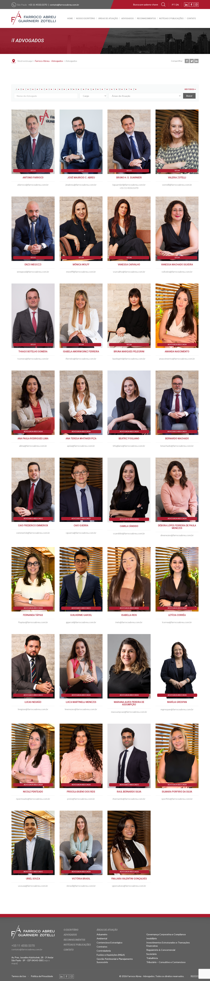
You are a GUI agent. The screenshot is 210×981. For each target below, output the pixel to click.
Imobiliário (151, 938)
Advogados (127, 18)
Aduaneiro (102, 934)
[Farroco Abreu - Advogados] (33, 15)
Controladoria (104, 950)
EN (177, 4)
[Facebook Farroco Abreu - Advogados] (191, 4)
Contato (191, 18)
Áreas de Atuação (108, 18)
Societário (151, 954)
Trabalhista (152, 958)
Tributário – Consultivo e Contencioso (166, 962)
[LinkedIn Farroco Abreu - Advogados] (186, 4)
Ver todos (189, 89)
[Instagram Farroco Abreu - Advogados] (196, 4)
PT (173, 4)
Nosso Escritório (85, 18)
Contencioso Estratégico (109, 942)
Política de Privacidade (42, 976)
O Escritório (71, 930)
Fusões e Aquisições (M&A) (111, 954)
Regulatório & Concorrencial (160, 949)
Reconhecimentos (146, 18)
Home (70, 18)
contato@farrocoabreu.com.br (64, 4)
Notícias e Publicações (171, 18)
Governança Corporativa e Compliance (166, 934)
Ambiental (102, 938)
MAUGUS (195, 976)
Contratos (102, 946)
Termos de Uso (18, 976)
